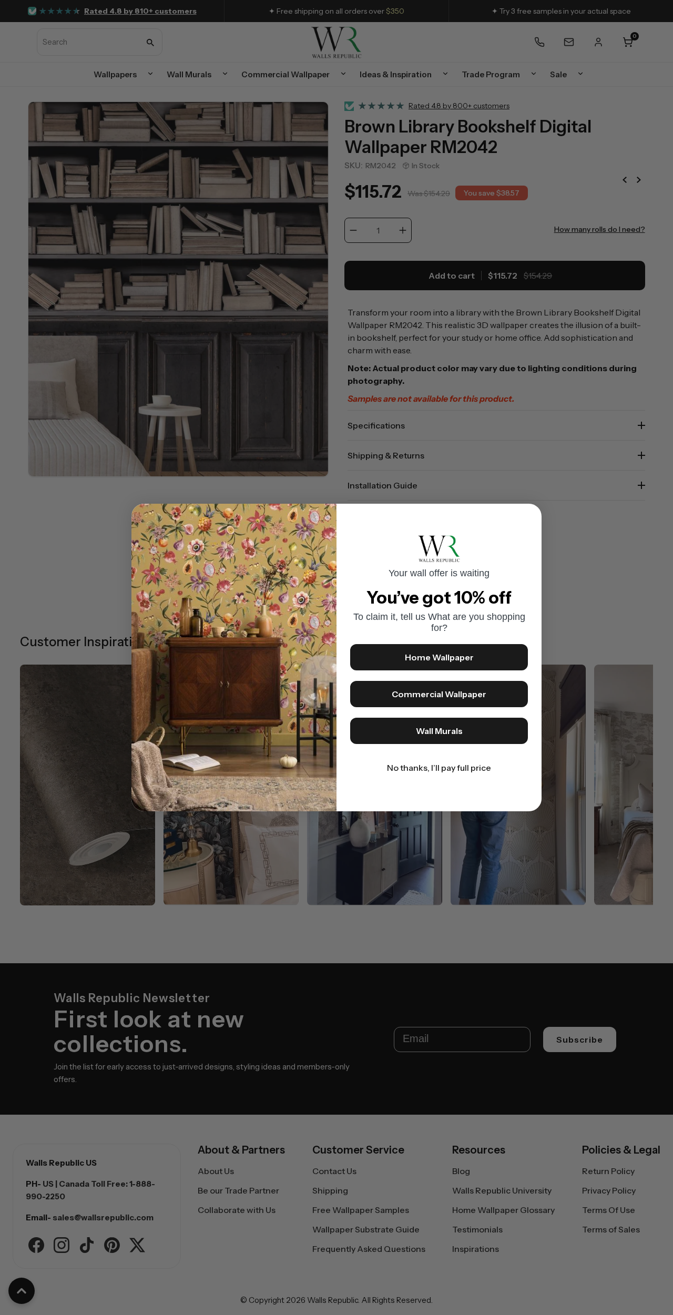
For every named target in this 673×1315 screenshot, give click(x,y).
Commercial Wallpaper (439, 694)
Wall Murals (439, 731)
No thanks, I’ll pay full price (439, 767)
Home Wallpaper (439, 657)
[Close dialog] (528, 517)
